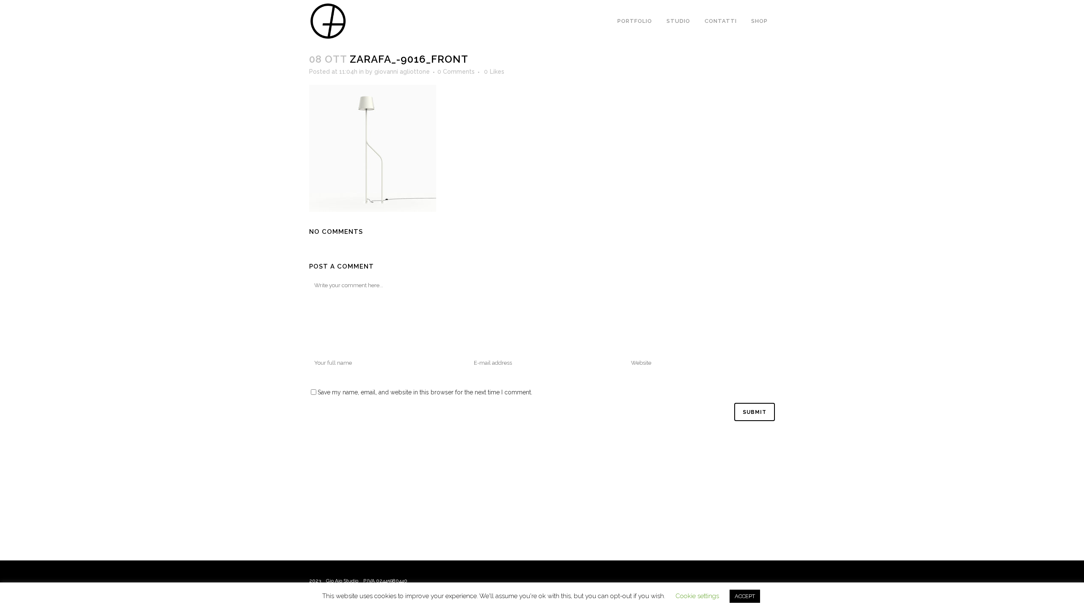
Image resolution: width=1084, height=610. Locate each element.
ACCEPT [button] (745, 596)
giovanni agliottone (402, 71)
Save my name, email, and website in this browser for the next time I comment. (425, 392)
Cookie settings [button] (697, 596)
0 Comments (456, 71)
